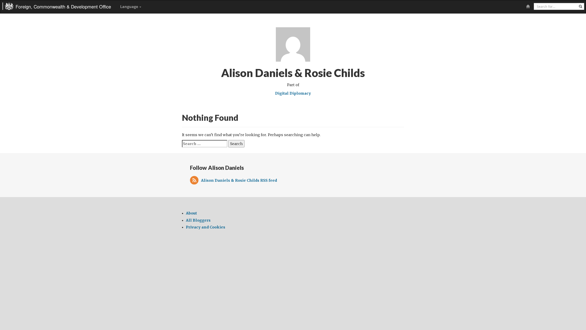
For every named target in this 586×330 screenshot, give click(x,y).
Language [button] (129, 6)
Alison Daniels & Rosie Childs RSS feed (239, 180)
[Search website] (580, 6)
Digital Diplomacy (293, 93)
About (191, 213)
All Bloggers (198, 220)
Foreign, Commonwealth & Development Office (63, 6)
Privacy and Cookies (205, 227)
